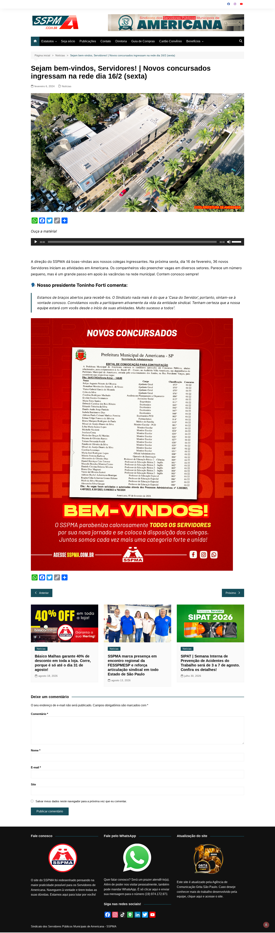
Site (33, 784)
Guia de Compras (143, 41)
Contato (105, 41)
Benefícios (193, 41)
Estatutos (47, 41)
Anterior (44, 592)
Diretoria (121, 41)
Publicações (88, 41)
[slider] (237, 241)
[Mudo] (229, 242)
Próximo (231, 592)
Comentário (39, 713)
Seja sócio (68, 41)
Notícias (66, 86)
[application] (137, 242)
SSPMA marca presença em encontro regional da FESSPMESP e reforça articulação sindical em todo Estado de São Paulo (133, 665)
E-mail (36, 767)
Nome (35, 750)
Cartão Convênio (170, 41)
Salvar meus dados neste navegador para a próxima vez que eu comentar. (81, 801)
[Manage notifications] (266, 925)
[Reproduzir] (36, 242)
